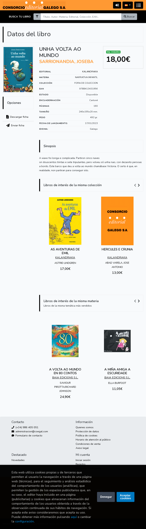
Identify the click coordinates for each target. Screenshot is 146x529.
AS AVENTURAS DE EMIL (65, 251)
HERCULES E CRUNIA (117, 249)
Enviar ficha (17, 125)
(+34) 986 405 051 (26, 427)
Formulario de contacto (28, 435)
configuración (24, 521)
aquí (74, 517)
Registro (80, 464)
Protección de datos (87, 431)
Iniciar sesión (83, 460)
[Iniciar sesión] (117, 5)
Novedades (18, 460)
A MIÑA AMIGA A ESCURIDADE (117, 371)
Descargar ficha (18, 117)
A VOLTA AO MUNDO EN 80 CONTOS (65, 371)
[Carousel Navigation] (137, 185)
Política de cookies (86, 435)
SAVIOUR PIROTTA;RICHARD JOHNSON (65, 387)
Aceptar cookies (125, 497)
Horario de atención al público (93, 439)
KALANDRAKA (90, 71)
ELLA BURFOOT (117, 383)
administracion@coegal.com (31, 431)
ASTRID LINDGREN (65, 263)
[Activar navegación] (138, 5)
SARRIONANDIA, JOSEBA (66, 62)
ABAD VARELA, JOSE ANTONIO (117, 265)
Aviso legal (82, 448)
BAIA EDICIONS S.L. (65, 378)
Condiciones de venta (88, 444)
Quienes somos (84, 427)
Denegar (106, 496)
